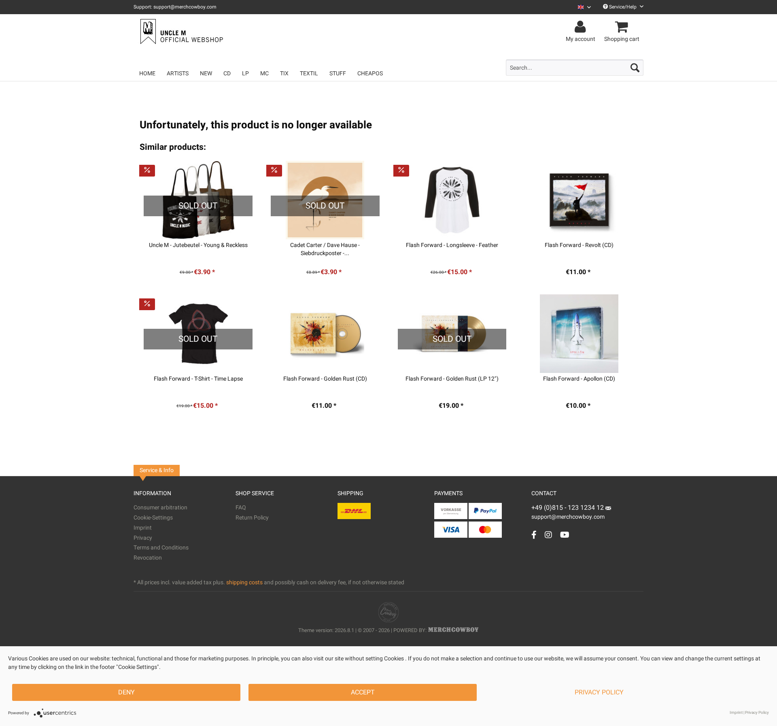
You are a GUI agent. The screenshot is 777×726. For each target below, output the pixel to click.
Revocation (148, 558)
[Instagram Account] (548, 534)
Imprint (143, 528)
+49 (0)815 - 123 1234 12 (568, 508)
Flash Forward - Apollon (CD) (579, 379)
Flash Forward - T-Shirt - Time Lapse (198, 379)
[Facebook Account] (534, 534)
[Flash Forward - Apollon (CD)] (578, 333)
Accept (363, 692)
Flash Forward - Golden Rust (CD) (325, 379)
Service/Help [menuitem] (623, 7)
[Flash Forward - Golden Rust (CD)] (325, 333)
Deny (126, 692)
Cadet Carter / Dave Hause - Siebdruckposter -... (325, 249)
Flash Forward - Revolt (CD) (579, 245)
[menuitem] (581, 7)
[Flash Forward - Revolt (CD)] (578, 200)
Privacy (143, 538)
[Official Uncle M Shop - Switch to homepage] (181, 31)
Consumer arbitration (160, 507)
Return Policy (252, 517)
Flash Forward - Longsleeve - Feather (452, 245)
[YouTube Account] (564, 534)
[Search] (634, 68)
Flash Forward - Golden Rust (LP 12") (452, 379)
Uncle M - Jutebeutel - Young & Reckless (198, 245)
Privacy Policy (599, 692)
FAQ (241, 507)
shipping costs (244, 582)
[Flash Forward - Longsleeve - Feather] (452, 200)
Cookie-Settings (153, 517)
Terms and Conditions (161, 547)
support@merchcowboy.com (568, 517)
